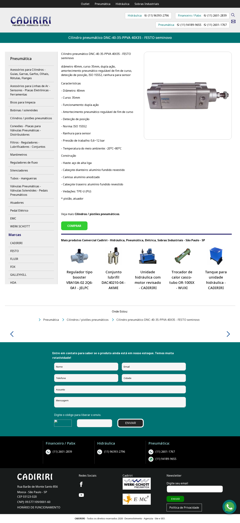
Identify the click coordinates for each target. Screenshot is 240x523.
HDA (13, 283)
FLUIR (14, 259)
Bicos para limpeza (22, 102)
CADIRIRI (16, 243)
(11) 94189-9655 (190, 25)
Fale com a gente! (230, 510)
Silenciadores (19, 170)
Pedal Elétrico (19, 210)
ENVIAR (130, 423)
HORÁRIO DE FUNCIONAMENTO (38, 507)
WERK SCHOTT (20, 226)
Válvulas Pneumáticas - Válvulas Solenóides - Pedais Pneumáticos (29, 190)
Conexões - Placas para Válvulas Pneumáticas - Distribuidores (25, 130)
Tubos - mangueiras (23, 178)
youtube (81, 495)
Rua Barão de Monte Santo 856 (37, 487)
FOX (12, 267)
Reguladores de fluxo (24, 162)
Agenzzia (148, 518)
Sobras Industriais (147, 4)
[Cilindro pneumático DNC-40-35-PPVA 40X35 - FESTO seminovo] (31, 23)
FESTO (14, 251)
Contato (234, 21)
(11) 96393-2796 (158, 15)
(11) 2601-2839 (217, 15)
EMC (13, 218)
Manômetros (18, 155)
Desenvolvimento (134, 518)
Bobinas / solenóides (24, 110)
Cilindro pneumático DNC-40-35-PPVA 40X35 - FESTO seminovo (120, 37)
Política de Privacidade (184, 507)
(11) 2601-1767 (217, 25)
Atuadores (17, 203)
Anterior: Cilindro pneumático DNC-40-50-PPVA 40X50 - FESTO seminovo (13, 334)
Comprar (74, 226)
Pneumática (102, 4)
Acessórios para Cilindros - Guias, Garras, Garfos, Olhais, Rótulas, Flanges (29, 74)
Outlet (85, 4)
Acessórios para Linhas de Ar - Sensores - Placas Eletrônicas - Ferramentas (30, 90)
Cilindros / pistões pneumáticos (31, 118)
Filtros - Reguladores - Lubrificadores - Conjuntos (27, 145)
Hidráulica (122, 4)
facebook (81, 484)
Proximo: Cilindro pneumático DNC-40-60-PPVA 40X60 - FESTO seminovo (227, 334)
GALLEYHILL (18, 275)
